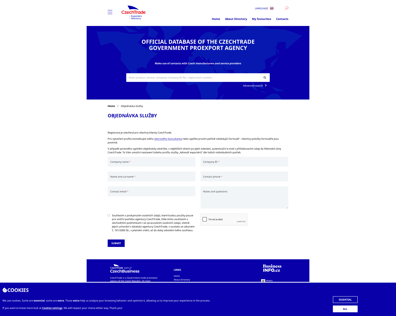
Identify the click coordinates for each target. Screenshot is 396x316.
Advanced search (253, 85)
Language (262, 8)
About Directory (236, 19)
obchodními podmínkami (127, 223)
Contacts (282, 19)
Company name (119, 161)
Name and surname (121, 176)
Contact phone (211, 176)
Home (216, 19)
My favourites (261, 19)
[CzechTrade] (148, 12)
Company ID (210, 161)
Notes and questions (215, 191)
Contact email (118, 191)
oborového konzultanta (168, 138)
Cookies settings (52, 308)
